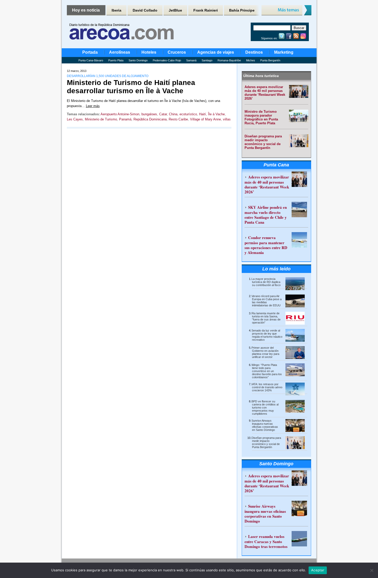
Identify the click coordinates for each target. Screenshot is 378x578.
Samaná (191, 60)
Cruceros (177, 52)
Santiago (207, 60)
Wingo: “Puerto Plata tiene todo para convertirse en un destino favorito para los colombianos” (266, 371)
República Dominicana (150, 119)
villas (227, 119)
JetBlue (175, 10)
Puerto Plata (115, 60)
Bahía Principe (242, 10)
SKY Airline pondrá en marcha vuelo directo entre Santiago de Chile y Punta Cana (266, 214)
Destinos (254, 52)
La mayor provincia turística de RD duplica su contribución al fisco (266, 282)
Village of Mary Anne (205, 119)
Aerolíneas (119, 52)
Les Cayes (75, 119)
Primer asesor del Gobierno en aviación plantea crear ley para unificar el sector (265, 352)
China (173, 114)
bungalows (149, 114)
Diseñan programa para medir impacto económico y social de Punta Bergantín (263, 142)
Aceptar (317, 570)
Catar (163, 114)
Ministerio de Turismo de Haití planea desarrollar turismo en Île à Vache (131, 87)
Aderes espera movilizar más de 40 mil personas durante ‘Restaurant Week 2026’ (265, 92)
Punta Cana (276, 164)
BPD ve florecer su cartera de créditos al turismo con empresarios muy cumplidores (264, 407)
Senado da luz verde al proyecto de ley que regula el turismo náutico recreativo (266, 335)
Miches (250, 60)
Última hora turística (261, 76)
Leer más (93, 106)
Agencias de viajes (215, 52)
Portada (90, 52)
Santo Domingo (138, 60)
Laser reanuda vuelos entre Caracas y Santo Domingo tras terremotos (266, 541)
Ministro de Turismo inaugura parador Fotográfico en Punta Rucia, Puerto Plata (261, 117)
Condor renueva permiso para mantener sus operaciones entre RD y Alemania (266, 245)
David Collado (145, 10)
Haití (202, 114)
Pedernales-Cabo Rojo (167, 60)
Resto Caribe (178, 119)
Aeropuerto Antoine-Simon (120, 114)
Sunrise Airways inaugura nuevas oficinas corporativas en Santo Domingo (264, 425)
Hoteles (148, 52)
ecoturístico (188, 114)
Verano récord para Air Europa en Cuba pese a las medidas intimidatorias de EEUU (266, 301)
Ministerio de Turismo (101, 119)
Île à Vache (216, 114)
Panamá (125, 119)
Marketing (283, 52)
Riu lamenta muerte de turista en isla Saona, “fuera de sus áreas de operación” (266, 318)
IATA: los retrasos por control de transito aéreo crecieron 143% (266, 387)
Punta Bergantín (270, 60)
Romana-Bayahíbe (229, 60)
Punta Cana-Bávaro (90, 60)
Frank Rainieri (205, 10)
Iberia (116, 10)
